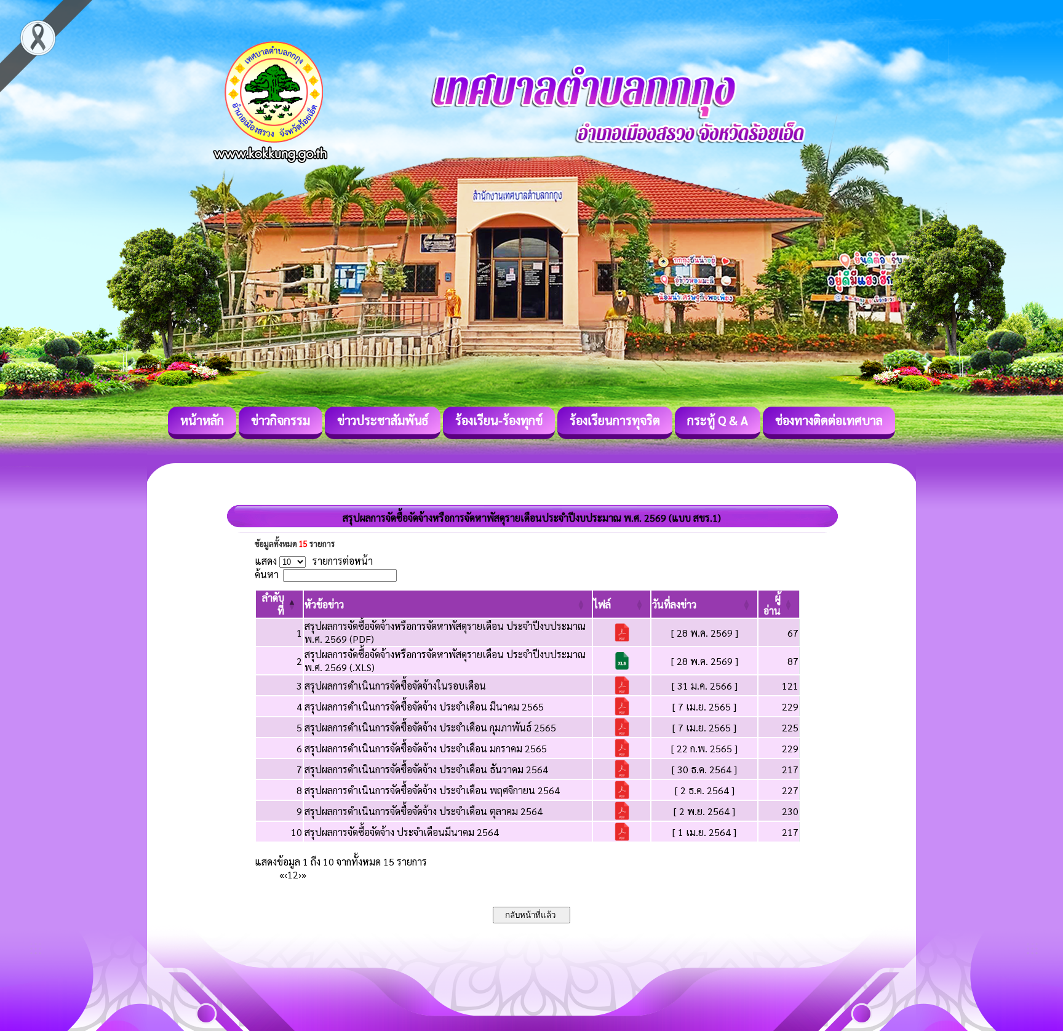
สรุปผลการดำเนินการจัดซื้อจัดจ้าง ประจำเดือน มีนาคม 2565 (424, 706)
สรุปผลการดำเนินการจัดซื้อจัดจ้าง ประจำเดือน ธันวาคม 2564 (426, 769)
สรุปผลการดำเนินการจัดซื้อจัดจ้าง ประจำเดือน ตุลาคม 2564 (424, 811)
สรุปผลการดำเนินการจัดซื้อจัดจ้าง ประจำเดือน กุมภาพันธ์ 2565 (430, 727)
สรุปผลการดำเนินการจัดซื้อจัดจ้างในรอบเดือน (395, 685)
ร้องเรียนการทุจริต (615, 420)
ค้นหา (267, 574)
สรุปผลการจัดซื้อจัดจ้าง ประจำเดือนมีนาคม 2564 (402, 832)
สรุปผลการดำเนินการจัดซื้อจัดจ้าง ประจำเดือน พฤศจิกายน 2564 (432, 790)
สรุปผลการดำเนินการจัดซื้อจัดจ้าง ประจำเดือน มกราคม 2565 (426, 748)
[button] (324, 604)
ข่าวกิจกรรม (280, 420)
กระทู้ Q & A (717, 420)
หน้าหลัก (202, 420)
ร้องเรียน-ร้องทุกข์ (499, 420)
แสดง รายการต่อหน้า (314, 560)
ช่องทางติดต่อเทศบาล (829, 420)
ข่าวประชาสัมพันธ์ (382, 420)
